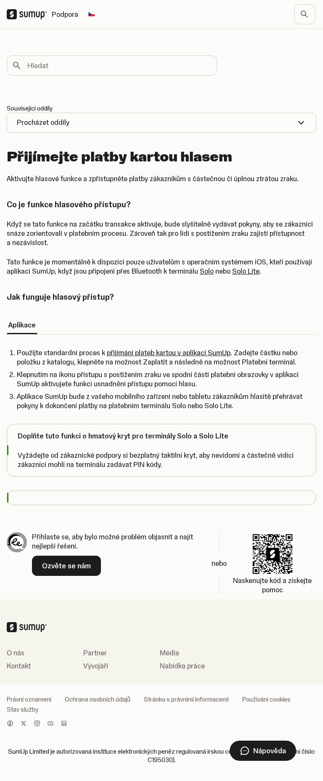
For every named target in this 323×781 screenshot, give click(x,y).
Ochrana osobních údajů (97, 699)
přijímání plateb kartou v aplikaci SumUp (168, 352)
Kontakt (19, 666)
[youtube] (50, 724)
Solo (207, 271)
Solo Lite (245, 271)
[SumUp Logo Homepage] (29, 14)
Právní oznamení (29, 699)
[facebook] (10, 724)
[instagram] (37, 724)
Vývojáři (95, 666)
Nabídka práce (182, 666)
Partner (95, 653)
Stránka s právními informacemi (186, 699)
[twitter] (23, 724)
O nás (15, 653)
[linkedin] (64, 724)
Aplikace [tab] (22, 325)
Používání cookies (266, 699)
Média (169, 653)
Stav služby (22, 709)
